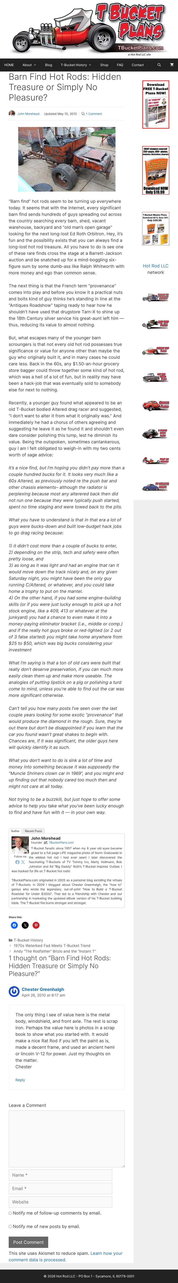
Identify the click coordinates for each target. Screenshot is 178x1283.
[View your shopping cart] (172, 65)
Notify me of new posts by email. (46, 1226)
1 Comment (94, 113)
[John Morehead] (20, 844)
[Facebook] (17, 862)
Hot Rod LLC (156, 265)
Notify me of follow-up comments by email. (57, 1213)
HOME (9, 65)
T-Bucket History (74, 65)
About (27, 65)
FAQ (120, 65)
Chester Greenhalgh (43, 989)
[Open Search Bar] (159, 65)
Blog (48, 65)
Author (15, 831)
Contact (138, 65)
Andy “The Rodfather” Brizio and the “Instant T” (55, 951)
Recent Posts (33, 831)
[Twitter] (23, 862)
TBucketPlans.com (61, 842)
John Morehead (28, 113)
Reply (20, 1080)
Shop (104, 65)
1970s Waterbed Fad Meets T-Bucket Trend (52, 945)
